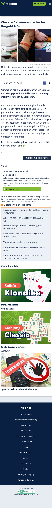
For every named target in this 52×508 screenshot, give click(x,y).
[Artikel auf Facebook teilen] (45, 83)
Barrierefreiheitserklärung (26, 420)
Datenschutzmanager (26, 436)
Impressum (26, 425)
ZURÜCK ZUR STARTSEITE (37, 158)
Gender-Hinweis (26, 452)
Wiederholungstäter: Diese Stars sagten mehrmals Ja (22, 227)
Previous (3, 49)
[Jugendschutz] (26, 492)
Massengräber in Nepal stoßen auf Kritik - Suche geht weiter (25, 211)
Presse (26, 458)
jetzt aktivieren (12, 189)
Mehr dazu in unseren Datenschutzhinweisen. (22, 201)
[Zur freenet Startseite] (9, 3)
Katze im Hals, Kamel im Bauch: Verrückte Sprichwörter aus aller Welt (23, 257)
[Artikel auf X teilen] (49, 83)
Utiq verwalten (26, 441)
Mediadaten (26, 463)
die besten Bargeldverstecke (20, 142)
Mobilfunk (39, 4)
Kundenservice (26, 414)
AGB (26, 447)
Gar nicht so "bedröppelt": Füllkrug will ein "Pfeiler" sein (23, 235)
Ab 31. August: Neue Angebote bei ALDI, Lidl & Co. (25, 219)
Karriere (26, 469)
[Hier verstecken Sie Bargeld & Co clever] (26, 46)
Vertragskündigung (26, 474)
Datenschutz (26, 431)
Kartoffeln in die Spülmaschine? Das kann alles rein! (25, 249)
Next (48, 49)
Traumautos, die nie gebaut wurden (20, 242)
